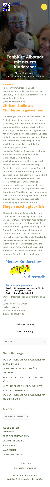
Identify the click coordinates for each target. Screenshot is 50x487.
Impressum (25, 463)
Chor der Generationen (16, 436)
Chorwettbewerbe (13, 441)
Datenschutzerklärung (25, 468)
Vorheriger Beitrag (25, 324)
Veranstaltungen (12, 454)
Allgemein (8, 431)
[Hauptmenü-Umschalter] (44, 7)
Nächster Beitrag (25, 331)
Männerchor (10, 450)
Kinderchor (8, 84)
